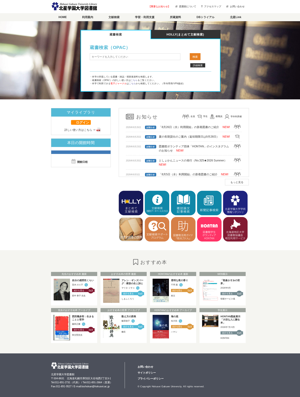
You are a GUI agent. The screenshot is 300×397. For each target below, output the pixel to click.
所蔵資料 (175, 17)
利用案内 (87, 17)
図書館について (187, 6)
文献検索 (114, 17)
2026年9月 (225, 288)
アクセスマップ (212, 6)
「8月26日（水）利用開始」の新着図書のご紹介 (189, 127)
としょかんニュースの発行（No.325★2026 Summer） (193, 160)
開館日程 (82, 161)
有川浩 (174, 321)
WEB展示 (222, 274)
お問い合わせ (237, 6)
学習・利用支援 (145, 17)
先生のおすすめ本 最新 (74, 274)
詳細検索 (198, 65)
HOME (63, 17)
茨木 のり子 (77, 285)
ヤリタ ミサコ (128, 288)
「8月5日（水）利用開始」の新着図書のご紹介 (188, 174)
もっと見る (236, 182)
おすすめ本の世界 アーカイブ (123, 310)
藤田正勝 (76, 324)
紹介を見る (79, 290)
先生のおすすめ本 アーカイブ (74, 310)
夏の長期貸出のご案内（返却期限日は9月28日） (189, 136)
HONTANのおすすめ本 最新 (173, 274)
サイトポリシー (147, 372)
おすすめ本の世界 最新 (123, 274)
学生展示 (222, 310)
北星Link (235, 17)
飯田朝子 (126, 321)
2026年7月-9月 (227, 327)
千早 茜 (174, 285)
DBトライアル (206, 17)
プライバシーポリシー (151, 378)
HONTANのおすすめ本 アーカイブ (173, 310)
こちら (134, 80)
